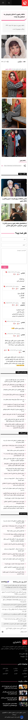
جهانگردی (24, 674)
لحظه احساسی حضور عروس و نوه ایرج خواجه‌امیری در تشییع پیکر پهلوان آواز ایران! (10, 704)
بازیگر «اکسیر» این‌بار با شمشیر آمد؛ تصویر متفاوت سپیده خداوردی (13, 573)
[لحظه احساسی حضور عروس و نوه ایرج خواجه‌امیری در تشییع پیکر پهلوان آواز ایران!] (23, 704)
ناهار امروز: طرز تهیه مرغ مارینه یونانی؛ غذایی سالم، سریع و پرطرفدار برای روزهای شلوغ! (14, 420)
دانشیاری (4, 713)
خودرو (16, 674)
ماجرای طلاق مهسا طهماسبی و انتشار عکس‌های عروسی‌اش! (9, 699)
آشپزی (25, 677)
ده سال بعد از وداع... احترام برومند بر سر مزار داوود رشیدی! (14, 479)
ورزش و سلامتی (16, 669)
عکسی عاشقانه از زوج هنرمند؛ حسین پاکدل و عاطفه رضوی (15, 200)
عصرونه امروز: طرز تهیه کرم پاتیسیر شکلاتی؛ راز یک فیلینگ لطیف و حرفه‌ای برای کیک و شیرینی (13, 507)
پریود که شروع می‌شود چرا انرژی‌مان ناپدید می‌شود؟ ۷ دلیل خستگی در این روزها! (15, 469)
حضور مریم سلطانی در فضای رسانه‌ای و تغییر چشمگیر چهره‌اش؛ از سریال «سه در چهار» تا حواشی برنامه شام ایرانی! (14, 426)
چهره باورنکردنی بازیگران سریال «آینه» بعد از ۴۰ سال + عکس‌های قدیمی (14, 454)
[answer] (6, 272)
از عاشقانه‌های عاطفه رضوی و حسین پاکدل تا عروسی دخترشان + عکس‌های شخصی (15, 224)
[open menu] (3, 3)
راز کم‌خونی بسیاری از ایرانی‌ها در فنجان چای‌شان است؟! (13, 410)
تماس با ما (22, 654)
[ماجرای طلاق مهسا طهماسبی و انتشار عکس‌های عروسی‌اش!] (23, 698)
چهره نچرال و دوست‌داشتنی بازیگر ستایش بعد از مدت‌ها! (13, 395)
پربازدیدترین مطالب (21, 372)
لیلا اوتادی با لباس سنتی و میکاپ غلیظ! (15, 450)
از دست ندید (23, 514)
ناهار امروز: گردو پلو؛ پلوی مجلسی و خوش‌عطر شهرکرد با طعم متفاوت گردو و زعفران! (14, 464)
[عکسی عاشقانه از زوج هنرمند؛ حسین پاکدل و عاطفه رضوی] (14, 188)
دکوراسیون (5, 674)
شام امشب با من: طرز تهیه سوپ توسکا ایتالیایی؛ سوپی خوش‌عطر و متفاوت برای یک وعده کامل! (13, 494)
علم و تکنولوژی (25, 669)
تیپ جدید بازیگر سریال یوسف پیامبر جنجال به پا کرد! (14, 400)
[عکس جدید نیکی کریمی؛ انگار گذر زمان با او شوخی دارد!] (23, 693)
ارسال (5, 267)
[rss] (26, 659)
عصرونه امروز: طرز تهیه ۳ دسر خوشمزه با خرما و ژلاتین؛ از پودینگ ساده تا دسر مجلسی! (14, 405)
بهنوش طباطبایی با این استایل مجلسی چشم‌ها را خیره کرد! (13, 390)
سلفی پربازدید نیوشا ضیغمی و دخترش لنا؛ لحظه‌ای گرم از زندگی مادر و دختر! (13, 484)
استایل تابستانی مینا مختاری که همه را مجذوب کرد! (14, 474)
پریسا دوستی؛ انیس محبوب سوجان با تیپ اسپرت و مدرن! (13, 489)
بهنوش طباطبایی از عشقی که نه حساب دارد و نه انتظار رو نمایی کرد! (13, 441)
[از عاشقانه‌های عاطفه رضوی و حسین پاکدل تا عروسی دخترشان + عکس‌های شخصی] (14, 212)
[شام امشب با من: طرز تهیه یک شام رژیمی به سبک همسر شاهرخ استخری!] (23, 687)
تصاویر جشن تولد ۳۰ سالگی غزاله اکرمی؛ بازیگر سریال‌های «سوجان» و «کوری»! (14, 459)
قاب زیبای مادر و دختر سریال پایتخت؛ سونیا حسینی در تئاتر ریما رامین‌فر (13, 446)
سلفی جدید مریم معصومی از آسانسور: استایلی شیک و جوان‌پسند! (14, 502)
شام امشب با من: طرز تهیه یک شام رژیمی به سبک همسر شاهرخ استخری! (9, 687)
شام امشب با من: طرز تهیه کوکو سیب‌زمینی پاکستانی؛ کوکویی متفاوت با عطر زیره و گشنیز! (14, 380)
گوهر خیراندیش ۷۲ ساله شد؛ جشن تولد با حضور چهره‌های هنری (13, 415)
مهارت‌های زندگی (5, 669)
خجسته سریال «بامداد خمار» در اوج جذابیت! (14, 498)
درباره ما (23, 657)
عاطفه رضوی (8, 69)
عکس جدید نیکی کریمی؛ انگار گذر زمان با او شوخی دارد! (10, 693)
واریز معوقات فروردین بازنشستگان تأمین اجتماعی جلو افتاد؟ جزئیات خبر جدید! (13, 385)
